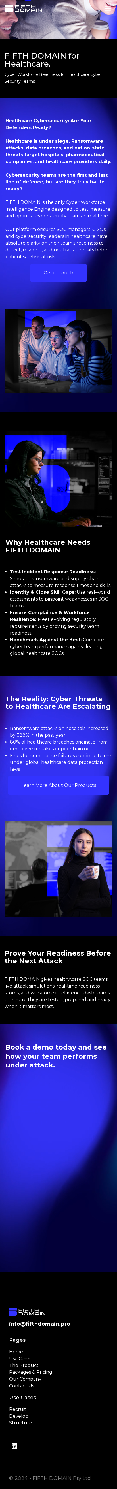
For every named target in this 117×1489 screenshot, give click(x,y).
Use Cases (20, 1358)
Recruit (17, 1409)
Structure (20, 1423)
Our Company (25, 1379)
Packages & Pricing (30, 1372)
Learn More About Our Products (58, 785)
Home (16, 1352)
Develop (18, 1416)
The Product (24, 1365)
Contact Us (21, 1385)
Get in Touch (58, 272)
